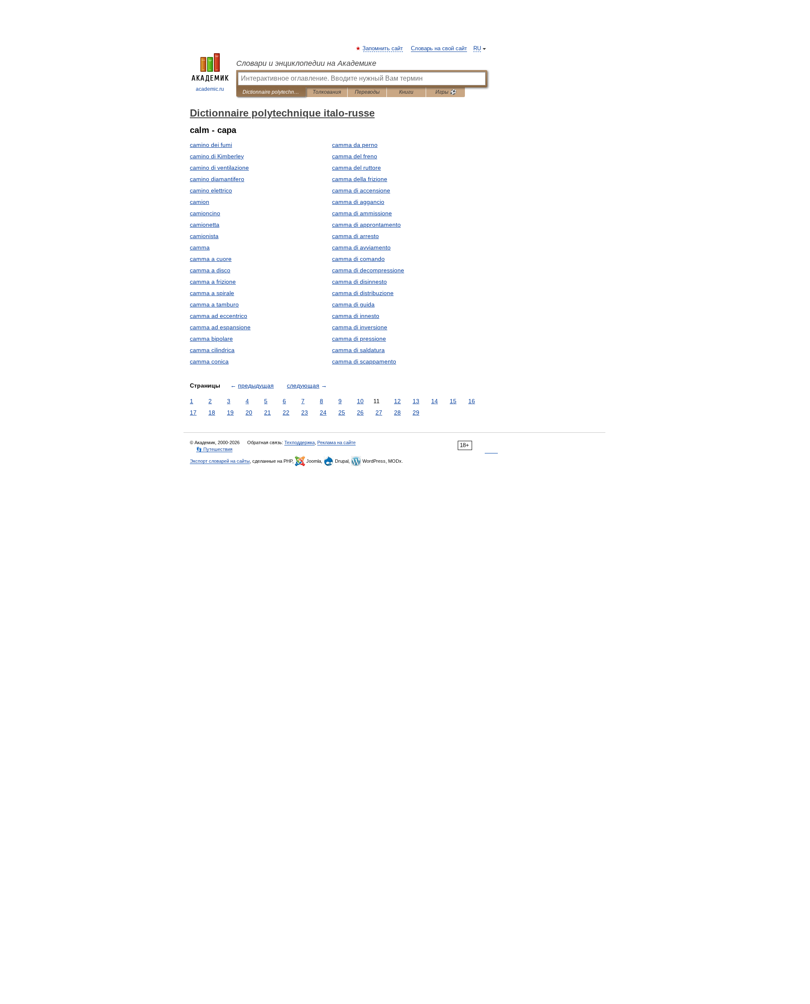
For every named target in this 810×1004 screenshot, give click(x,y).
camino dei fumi (211, 144)
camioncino (205, 213)
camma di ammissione (362, 213)
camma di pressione (359, 338)
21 (267, 412)
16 (471, 401)
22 (286, 412)
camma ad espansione (220, 327)
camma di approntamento (366, 224)
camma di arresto (355, 236)
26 (360, 412)
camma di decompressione (368, 270)
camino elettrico (211, 190)
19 (230, 412)
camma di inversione (359, 327)
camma (200, 247)
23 (304, 412)
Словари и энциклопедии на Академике (306, 63)
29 (416, 412)
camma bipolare (211, 338)
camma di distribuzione (363, 293)
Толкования (327, 92)
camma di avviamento (361, 247)
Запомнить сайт (383, 49)
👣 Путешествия (214, 449)
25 (341, 412)
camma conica (209, 361)
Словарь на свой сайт (439, 49)
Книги (406, 92)
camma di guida (353, 304)
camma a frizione (213, 281)
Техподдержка (299, 442)
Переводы (367, 92)
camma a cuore (211, 258)
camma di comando (358, 258)
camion (199, 201)
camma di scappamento (364, 361)
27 (378, 412)
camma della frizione (359, 179)
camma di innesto (355, 315)
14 (434, 401)
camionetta (204, 224)
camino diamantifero (217, 179)
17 (193, 412)
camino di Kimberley (217, 156)
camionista (204, 236)
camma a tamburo (214, 304)
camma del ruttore (356, 167)
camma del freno (354, 156)
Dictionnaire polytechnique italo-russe (271, 92)
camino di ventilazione (219, 167)
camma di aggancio (358, 201)
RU (477, 49)
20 (249, 412)
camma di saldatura (358, 350)
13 (416, 401)
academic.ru (210, 89)
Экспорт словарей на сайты (220, 461)
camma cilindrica (212, 350)
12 (397, 401)
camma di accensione (361, 190)
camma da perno (355, 144)
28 (397, 412)
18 (211, 412)
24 (323, 412)
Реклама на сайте (336, 442)
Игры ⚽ (445, 92)
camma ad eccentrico (218, 315)
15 (453, 401)
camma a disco (210, 270)
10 (360, 401)
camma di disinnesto (359, 281)
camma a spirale (212, 293)
